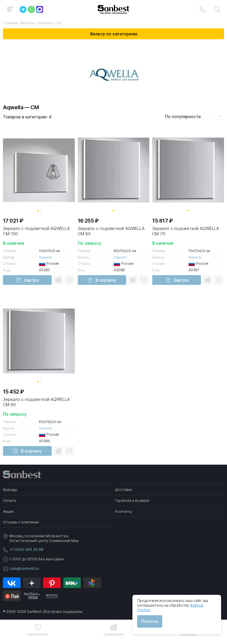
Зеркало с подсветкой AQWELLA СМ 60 (36, 402)
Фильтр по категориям (113, 33)
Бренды (10, 489)
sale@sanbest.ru (24, 568)
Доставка (123, 489)
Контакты (123, 511)
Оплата (9, 500)
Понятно (149, 621)
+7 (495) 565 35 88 (26, 549)
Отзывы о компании (21, 522)
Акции (8, 511)
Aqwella (45, 257)
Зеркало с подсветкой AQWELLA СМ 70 (185, 231)
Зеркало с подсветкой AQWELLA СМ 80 (111, 231)
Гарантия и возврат (132, 500)
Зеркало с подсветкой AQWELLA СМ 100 (36, 231)
